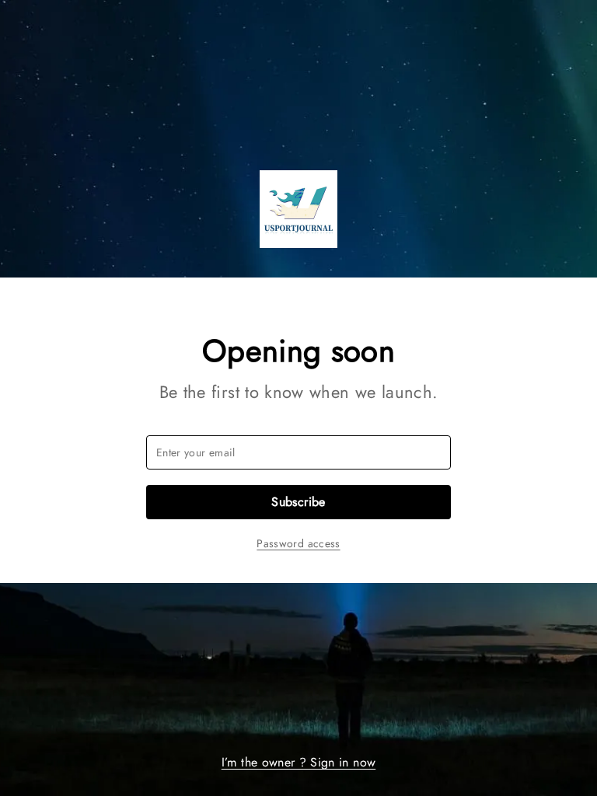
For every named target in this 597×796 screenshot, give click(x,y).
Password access (298, 543)
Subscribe (298, 502)
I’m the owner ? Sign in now (298, 762)
